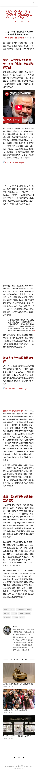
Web (15, 627)
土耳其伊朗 (12, 609)
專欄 (6, 38)
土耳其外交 (28, 609)
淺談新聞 (21, 38)
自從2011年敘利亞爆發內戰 (13, 411)
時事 (16, 38)
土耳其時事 (14, 613)
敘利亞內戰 (27, 613)
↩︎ (34, 331)
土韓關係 (21, 613)
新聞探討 (11, 38)
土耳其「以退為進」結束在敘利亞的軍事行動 (18, 684)
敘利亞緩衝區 (7, 617)
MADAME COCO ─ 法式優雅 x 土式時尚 (17, 736)
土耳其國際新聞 (20, 609)
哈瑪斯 (5, 609)
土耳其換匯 (6, 613)
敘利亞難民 (15, 617)
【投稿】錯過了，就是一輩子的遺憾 (15, 710)
